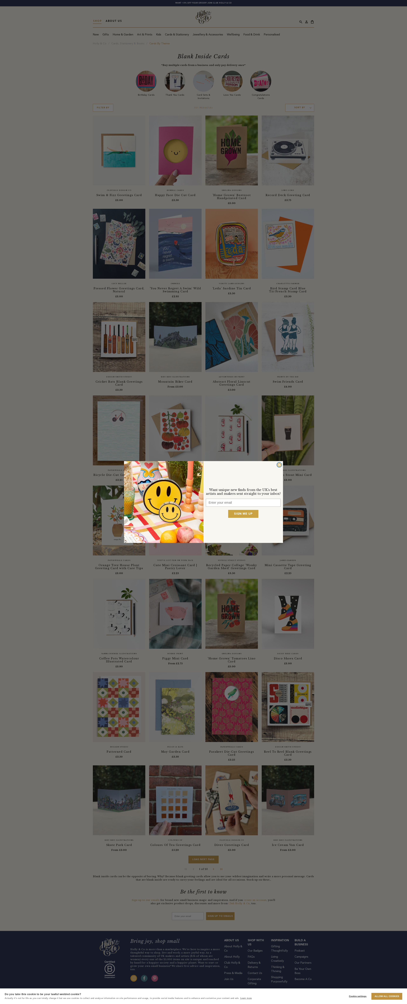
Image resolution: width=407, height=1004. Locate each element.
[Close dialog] (279, 464)
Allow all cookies (387, 996)
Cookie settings (358, 996)
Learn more (246, 998)
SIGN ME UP (243, 513)
